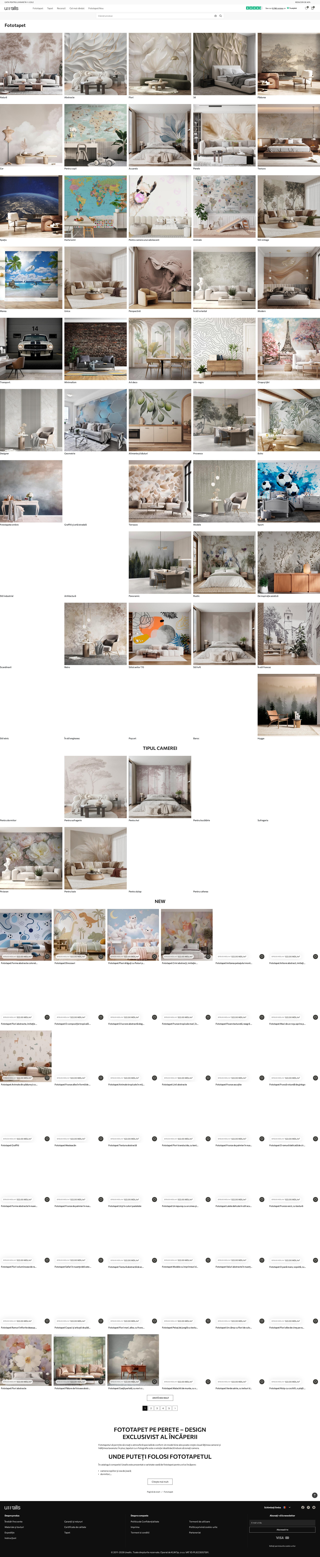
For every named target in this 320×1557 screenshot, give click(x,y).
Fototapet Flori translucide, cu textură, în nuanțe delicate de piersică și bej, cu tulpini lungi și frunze (180, 1145)
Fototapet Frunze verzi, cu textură (286, 1206)
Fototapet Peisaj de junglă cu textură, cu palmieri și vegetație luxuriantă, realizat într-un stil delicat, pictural (180, 1327)
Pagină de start (153, 1492)
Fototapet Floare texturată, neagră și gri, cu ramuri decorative (234, 1023)
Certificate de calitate (75, 1527)
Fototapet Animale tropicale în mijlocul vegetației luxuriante (126, 1084)
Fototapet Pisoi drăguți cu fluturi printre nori (126, 963)
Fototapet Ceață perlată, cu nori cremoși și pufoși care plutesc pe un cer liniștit (126, 1388)
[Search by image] (216, 16)
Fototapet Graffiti (10, 1145)
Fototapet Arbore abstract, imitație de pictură (287, 963)
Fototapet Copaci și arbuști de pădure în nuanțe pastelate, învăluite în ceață (73, 1327)
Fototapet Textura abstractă (122, 1145)
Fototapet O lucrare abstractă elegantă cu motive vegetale (126, 1023)
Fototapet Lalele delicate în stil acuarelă (234, 1206)
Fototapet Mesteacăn (65, 1145)
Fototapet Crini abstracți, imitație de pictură (180, 963)
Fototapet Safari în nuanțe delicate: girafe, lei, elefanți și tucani (73, 1266)
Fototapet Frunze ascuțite (229, 1084)
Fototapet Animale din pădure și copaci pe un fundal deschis (19, 1084)
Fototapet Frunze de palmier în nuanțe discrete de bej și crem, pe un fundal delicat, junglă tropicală (73, 1206)
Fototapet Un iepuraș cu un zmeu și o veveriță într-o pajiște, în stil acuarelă (180, 1206)
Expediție (9, 1532)
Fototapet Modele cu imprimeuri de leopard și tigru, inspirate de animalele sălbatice (180, 1266)
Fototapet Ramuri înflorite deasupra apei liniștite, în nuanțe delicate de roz (19, 1327)
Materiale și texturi (14, 1527)
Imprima (135, 1527)
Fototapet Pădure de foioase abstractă (73, 1388)
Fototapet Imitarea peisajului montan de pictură (234, 963)
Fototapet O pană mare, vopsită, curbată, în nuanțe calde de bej (287, 1266)
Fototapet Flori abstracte (13, 1388)
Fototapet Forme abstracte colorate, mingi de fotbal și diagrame (19, 963)
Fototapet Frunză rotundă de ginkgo (287, 1084)
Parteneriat (195, 1532)
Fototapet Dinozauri (65, 963)
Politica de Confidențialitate (145, 1521)
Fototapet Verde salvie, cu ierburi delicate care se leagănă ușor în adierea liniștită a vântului (234, 1388)
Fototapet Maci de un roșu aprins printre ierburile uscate (287, 1023)
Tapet (67, 1532)
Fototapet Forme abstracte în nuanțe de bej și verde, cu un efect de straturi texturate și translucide (19, 1206)
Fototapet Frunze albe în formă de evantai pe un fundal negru (73, 1084)
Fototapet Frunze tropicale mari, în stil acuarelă (180, 1023)
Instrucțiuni (10, 1538)
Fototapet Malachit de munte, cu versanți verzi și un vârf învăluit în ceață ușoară (180, 1388)
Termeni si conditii (140, 1532)
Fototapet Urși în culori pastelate (124, 1206)
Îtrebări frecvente (13, 1521)
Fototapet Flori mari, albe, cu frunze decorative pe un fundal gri (126, 1327)
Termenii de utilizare (199, 1521)
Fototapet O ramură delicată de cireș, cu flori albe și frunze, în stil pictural (287, 1145)
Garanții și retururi (73, 1521)
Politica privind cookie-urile (203, 1527)
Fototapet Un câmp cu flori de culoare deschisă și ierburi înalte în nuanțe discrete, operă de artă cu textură (234, 1327)
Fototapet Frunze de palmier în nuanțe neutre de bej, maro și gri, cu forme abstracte (234, 1145)
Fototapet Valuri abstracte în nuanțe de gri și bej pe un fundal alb (234, 1266)
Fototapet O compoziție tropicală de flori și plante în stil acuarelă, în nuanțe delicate (73, 1023)
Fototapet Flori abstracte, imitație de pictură (19, 1023)
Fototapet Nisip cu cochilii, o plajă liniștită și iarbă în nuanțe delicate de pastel (287, 1388)
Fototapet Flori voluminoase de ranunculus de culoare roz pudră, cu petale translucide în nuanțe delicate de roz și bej (19, 1266)
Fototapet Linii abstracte (174, 1084)
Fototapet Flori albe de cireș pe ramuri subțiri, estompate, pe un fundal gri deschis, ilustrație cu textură (287, 1327)
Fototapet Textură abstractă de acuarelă (126, 1266)
